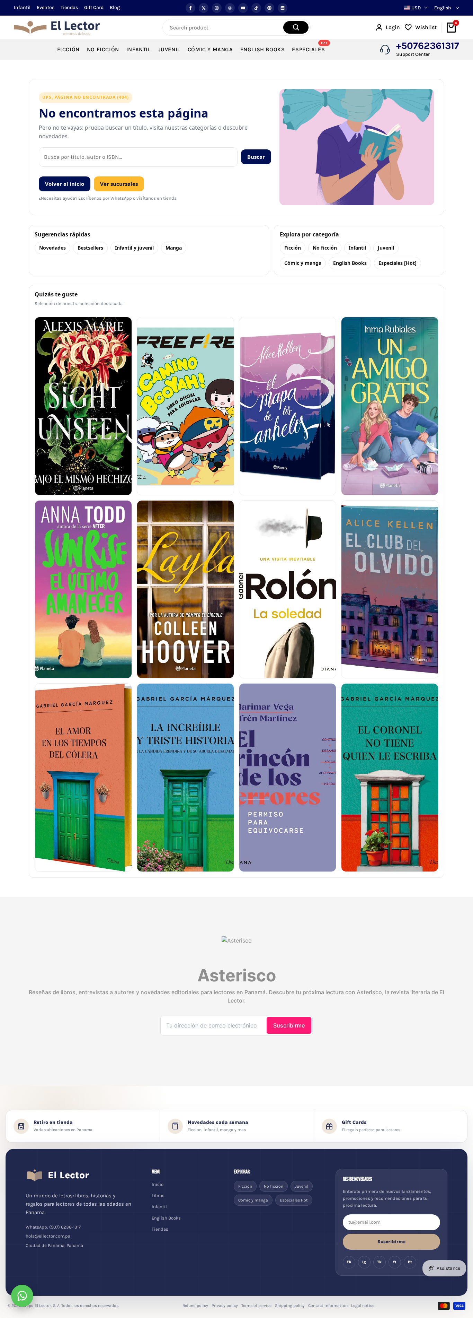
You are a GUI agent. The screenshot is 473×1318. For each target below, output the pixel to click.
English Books (350, 263)
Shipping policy (290, 1305)
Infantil (22, 7)
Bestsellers (90, 247)
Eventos (45, 7)
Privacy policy (225, 1305)
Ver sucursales (119, 183)
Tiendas (69, 7)
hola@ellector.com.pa (48, 1236)
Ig (364, 1262)
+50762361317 (427, 46)
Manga (174, 247)
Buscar (256, 156)
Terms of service (256, 1305)
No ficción (325, 247)
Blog (115, 7)
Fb (349, 1262)
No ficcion (273, 1186)
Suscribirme (391, 1241)
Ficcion (245, 1186)
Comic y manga (253, 1200)
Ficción (292, 247)
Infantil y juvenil (134, 247)
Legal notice (362, 1305)
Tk (379, 1262)
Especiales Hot (294, 1200)
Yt (394, 1262)
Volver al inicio (64, 183)
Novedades (52, 247)
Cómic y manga (302, 263)
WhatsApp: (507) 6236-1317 (53, 1227)
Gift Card (94, 7)
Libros (158, 1195)
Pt (410, 1262)
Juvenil (386, 247)
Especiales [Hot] (397, 263)
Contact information (328, 1305)
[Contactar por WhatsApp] (22, 1296)
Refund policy (195, 1305)
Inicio (157, 1184)
